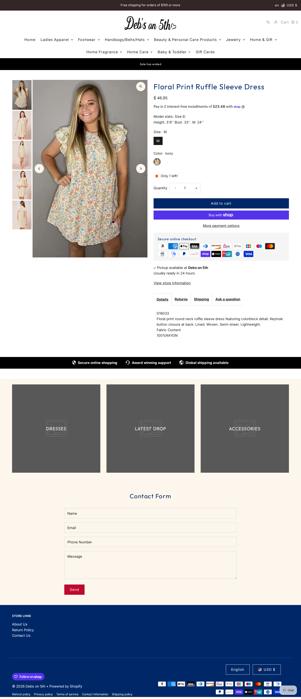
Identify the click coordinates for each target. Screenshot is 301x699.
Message (74, 556)
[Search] (268, 22)
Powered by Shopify (65, 686)
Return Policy (23, 630)
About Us (19, 624)
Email (71, 528)
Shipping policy (122, 694)
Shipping (201, 299)
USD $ (292, 5)
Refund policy (21, 694)
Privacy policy (43, 694)
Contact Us (21, 635)
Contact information (95, 694)
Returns (181, 299)
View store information (172, 283)
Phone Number (79, 542)
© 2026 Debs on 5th (29, 686)
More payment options (221, 226)
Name (72, 513)
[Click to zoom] (140, 86)
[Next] (140, 168)
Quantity (160, 188)
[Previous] (39, 168)
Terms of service (67, 694)
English (237, 669)
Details (162, 299)
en (277, 5)
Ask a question (227, 299)
